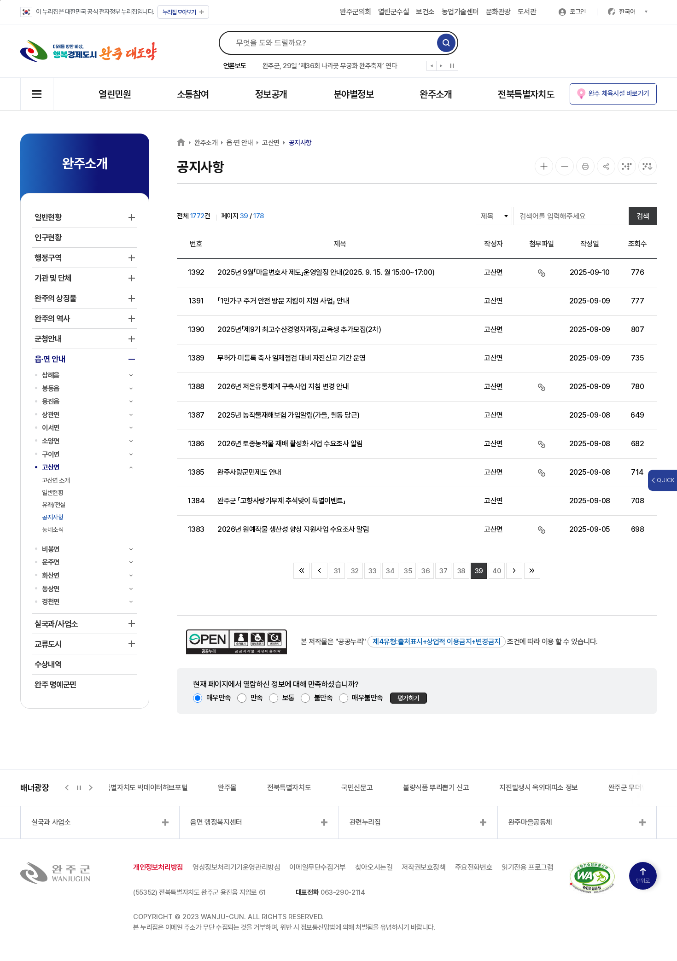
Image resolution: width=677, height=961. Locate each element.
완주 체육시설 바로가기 (619, 93)
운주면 (50, 562)
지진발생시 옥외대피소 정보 (538, 787)
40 (496, 571)
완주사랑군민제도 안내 (249, 472)
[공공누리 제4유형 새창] (236, 641)
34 (390, 571)
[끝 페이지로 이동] (532, 571)
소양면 (50, 441)
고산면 (50, 467)
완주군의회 (355, 11)
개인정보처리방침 (158, 867)
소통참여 (193, 94)
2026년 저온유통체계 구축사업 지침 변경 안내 (283, 386)
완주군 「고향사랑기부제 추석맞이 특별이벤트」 (281, 500)
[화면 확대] (544, 166)
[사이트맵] (37, 94)
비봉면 (50, 549)
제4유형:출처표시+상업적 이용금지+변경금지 (437, 641)
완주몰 (227, 787)
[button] (432, 67)
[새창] (592, 867)
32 (355, 571)
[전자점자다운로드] (647, 166)
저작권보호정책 (423, 867)
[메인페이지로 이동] (88, 51)
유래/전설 (53, 504)
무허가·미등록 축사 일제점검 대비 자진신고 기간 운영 (291, 358)
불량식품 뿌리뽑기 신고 (436, 787)
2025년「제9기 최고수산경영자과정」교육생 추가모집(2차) (299, 329)
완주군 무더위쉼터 (634, 787)
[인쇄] (585, 166)
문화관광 (498, 11)
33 (372, 571)
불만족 (323, 697)
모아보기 (179, 12)
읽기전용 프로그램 (527, 867)
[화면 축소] (564, 166)
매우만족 (218, 697)
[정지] (452, 65)
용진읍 (50, 401)
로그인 (578, 11)
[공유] (606, 166)
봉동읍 (50, 388)
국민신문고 (357, 787)
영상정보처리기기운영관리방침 (236, 867)
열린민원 (115, 94)
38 (461, 571)
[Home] (181, 142)
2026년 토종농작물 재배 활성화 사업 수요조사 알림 (290, 443)
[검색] (446, 43)
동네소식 (52, 529)
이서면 (50, 427)
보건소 (425, 11)
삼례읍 (50, 375)
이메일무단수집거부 (317, 867)
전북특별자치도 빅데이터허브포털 (140, 787)
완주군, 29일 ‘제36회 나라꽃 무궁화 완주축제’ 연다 (330, 66)
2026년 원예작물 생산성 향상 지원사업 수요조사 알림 (293, 529)
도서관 (527, 11)
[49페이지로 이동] (514, 571)
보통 (288, 697)
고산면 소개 (56, 480)
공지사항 (52, 517)
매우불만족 (367, 697)
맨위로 (643, 881)
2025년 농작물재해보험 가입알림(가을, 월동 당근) (288, 415)
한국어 (627, 11)
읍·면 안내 (240, 143)
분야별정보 (353, 94)
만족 (257, 697)
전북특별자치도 (526, 94)
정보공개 (271, 94)
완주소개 (436, 94)
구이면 (50, 454)
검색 (642, 216)
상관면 (50, 414)
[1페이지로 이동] (319, 571)
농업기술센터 (460, 11)
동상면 (50, 588)
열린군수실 (393, 11)
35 (408, 571)
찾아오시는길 (374, 867)
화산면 (50, 575)
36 (425, 571)
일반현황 (52, 492)
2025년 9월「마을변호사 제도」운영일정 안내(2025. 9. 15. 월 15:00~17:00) (326, 272)
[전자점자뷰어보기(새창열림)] (627, 166)
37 (443, 571)
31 (337, 571)
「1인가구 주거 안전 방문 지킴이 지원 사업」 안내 (283, 301)
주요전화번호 (474, 867)
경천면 (50, 601)
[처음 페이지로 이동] (301, 571)
